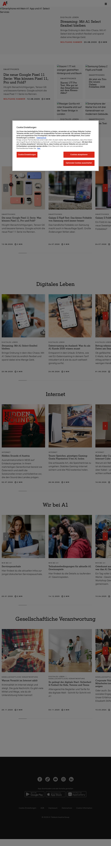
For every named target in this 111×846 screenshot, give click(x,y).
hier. (39, 148)
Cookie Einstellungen (27, 155)
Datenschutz (41, 138)
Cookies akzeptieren (79, 155)
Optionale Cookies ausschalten (79, 163)
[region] (55, 145)
